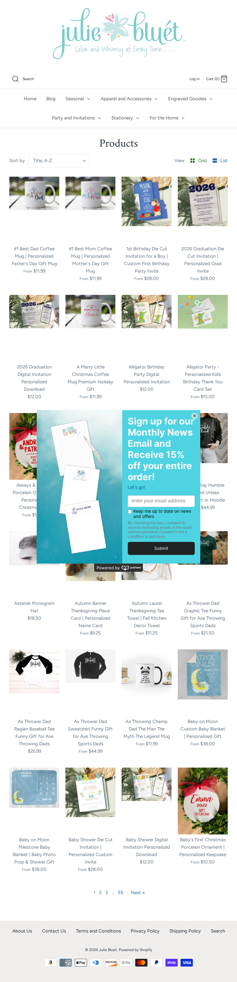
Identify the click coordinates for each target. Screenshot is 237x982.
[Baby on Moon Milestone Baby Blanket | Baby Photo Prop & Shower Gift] (34, 801)
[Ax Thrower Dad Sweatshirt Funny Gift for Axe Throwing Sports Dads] (90, 682)
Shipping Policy (185, 931)
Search (218, 931)
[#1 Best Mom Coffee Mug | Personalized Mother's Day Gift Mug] (90, 210)
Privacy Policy (145, 931)
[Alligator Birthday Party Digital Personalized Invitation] (147, 328)
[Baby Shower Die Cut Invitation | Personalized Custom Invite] (90, 801)
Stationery (122, 118)
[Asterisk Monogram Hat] (34, 564)
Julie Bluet (108, 950)
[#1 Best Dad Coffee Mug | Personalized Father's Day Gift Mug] (34, 210)
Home (30, 98)
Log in (194, 79)
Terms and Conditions (98, 931)
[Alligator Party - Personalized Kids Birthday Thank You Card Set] (203, 328)
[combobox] (59, 161)
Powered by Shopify (135, 950)
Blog (51, 98)
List (224, 160)
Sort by (17, 160)
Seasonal (75, 98)
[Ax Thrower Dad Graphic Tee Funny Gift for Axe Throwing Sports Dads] (203, 564)
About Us (22, 931)
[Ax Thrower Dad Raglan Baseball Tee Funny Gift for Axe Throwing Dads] (34, 682)
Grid (203, 160)
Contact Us (54, 931)
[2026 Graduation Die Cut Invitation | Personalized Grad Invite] (203, 210)
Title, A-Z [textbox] (42, 160)
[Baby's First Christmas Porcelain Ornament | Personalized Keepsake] (203, 801)
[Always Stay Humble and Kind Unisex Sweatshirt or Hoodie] (203, 446)
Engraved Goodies (188, 98)
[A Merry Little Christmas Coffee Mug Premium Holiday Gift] (90, 328)
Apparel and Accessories (127, 98)
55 (120, 892)
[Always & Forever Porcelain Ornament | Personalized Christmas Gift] (34, 446)
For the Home (165, 118)
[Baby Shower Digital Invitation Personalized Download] (147, 801)
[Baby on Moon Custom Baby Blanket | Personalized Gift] (203, 682)
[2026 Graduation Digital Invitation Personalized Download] (34, 328)
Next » (138, 892)
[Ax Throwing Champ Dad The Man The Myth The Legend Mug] (147, 682)
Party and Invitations (74, 118)
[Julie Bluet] (118, 34)
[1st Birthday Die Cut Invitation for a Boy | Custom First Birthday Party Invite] (147, 210)
